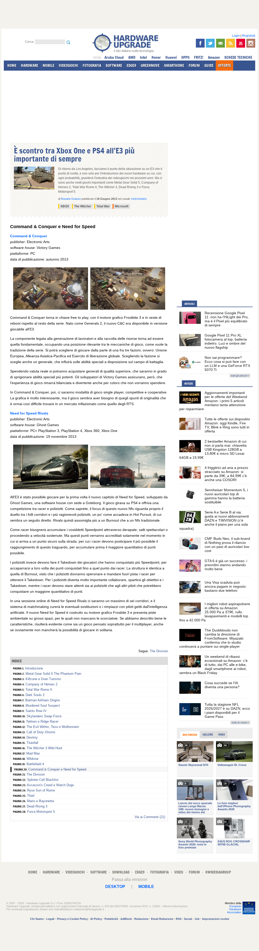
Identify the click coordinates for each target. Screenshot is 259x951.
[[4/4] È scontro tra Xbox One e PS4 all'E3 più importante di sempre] (127, 487)
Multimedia (190, 735)
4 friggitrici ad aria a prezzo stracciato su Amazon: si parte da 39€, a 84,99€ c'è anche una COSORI (226, 474)
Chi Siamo (37, 918)
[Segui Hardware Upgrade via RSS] (230, 43)
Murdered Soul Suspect (43, 705)
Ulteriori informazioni (174, 906)
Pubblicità (111, 918)
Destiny (32, 737)
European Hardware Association (234, 909)
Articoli (189, 304)
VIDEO (178, 872)
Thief (30, 796)
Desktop (115, 886)
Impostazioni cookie (215, 918)
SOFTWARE (114, 65)
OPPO (185, 57)
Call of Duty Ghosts (41, 732)
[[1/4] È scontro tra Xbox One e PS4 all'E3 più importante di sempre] (50, 308)
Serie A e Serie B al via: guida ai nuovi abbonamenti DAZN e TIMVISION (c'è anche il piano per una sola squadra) (214, 520)
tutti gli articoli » (240, 375)
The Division (159, 651)
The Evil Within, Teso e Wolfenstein (53, 727)
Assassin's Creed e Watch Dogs (50, 785)
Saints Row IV (36, 711)
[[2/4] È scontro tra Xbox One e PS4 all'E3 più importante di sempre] (127, 308)
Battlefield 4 (35, 764)
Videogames (139, 199)
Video (221, 734)
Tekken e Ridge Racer (42, 721)
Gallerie (208, 734)
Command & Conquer (28, 236)
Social (188, 918)
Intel (143, 57)
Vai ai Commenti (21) (150, 817)
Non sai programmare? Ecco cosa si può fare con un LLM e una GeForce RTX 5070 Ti (227, 363)
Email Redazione (162, 918)
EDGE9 (131, 65)
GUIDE (208, 65)
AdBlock (126, 918)
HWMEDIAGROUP (218, 872)
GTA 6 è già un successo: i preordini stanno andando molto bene (226, 565)
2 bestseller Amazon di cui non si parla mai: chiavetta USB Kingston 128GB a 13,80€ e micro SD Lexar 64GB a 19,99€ (213, 449)
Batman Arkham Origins (42, 700)
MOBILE (48, 65)
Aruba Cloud (114, 57)
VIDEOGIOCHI (68, 65)
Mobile (146, 886)
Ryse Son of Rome (41, 790)
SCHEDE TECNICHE (238, 57)
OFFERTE (224, 65)
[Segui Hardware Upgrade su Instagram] (250, 43)
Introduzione (34, 668)
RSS (178, 918)
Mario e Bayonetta (40, 801)
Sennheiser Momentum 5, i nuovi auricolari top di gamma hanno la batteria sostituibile (226, 496)
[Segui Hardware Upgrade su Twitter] (210, 43)
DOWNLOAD (121, 872)
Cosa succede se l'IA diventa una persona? (222, 685)
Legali (50, 918)
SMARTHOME (174, 65)
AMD (131, 57)
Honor (156, 57)
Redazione (141, 918)
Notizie (188, 384)
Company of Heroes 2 (41, 684)
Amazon (214, 57)
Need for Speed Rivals (29, 413)
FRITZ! (198, 57)
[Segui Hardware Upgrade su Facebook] (200, 43)
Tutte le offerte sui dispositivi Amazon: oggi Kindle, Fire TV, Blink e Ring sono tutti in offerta (227, 425)
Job (197, 918)
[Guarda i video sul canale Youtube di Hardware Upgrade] (240, 43)
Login (236, 35)
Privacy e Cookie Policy (72, 918)
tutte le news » (240, 722)
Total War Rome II (39, 689)
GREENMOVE (150, 65)
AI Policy (96, 918)
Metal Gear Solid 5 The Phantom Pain (53, 674)
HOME (11, 65)
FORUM (194, 65)
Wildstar (32, 759)
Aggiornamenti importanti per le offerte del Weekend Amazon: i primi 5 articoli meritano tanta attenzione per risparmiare (213, 401)
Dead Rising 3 (37, 806)
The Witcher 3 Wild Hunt (44, 748)
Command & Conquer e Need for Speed (57, 769)
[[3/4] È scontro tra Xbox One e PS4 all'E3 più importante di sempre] (50, 488)
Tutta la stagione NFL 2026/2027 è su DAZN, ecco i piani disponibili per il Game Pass (227, 710)
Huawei (171, 57)
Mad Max (33, 753)
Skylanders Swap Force (44, 716)
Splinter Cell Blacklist (42, 780)
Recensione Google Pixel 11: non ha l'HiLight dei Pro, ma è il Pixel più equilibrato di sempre (227, 319)
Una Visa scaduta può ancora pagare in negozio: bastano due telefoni (226, 586)
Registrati (248, 35)
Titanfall (32, 743)
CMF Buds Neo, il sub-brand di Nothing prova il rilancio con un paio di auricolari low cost (227, 545)
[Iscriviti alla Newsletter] (220, 43)
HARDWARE (29, 65)
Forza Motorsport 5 (41, 812)
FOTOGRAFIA (92, 65)
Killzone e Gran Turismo (43, 679)
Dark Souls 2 (35, 695)
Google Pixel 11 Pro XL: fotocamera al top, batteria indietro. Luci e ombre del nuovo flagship (226, 341)
